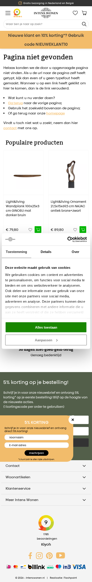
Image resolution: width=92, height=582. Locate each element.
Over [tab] (75, 252)
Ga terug (15, 103)
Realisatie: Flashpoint (63, 577)
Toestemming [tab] (16, 252)
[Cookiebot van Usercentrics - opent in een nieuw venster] (67, 239)
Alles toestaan (46, 327)
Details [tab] (46, 252)
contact (10, 128)
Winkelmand (84, 12)
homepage (55, 113)
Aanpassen (43, 340)
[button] (6, 189)
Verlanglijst (75, 12)
